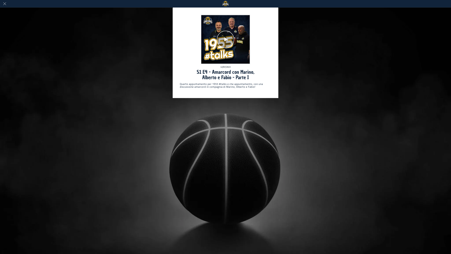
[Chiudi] (4, 3)
